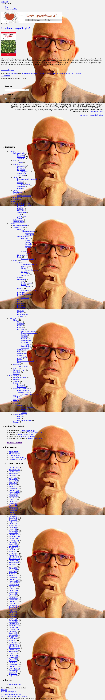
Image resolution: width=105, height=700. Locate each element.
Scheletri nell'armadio (28, 407)
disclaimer (4, 690)
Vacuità (27, 253)
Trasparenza (21, 175)
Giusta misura (21, 350)
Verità (27, 249)
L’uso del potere (14, 455)
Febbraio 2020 (13, 553)
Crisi (22, 281)
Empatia (20, 299)
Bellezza (12, 151)
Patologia (16, 400)
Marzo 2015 (13, 661)
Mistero (23, 275)
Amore (19, 262)
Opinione (28, 248)
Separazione (21, 186)
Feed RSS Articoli (7, 696)
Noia (18, 418)
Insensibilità (25, 298)
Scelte (19, 214)
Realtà (19, 257)
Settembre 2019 (14, 562)
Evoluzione (12, 318)
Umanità (16, 374)
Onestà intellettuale (27, 357)
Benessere (12, 201)
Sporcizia (16, 422)
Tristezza (24, 413)
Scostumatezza (22, 366)
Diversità (20, 327)
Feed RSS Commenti (20, 696)
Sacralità (20, 183)
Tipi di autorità (13, 452)
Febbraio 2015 (13, 663)
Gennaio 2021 (13, 533)
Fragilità (24, 272)
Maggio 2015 (13, 657)
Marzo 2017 (13, 618)
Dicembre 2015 (14, 646)
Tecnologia (20, 159)
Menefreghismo (22, 353)
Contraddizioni (22, 279)
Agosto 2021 (13, 520)
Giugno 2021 (13, 523)
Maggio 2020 (13, 548)
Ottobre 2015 (13, 650)
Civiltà (15, 320)
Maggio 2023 (13, 481)
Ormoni (19, 181)
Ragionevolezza (22, 314)
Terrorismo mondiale (24, 392)
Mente (15, 261)
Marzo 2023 (13, 484)
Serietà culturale (22, 216)
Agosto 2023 (13, 475)
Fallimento (16, 364)
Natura (15, 177)
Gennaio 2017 (13, 622)
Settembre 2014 (14, 672)
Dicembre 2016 (14, 624)
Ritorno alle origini (19, 370)
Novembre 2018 (14, 581)
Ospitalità (24, 338)
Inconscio (20, 305)
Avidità (15, 379)
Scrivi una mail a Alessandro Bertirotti (91, 115)
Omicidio (20, 398)
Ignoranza (28, 242)
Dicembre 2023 (14, 468)
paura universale (58, 73)
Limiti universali (22, 255)
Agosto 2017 (13, 609)
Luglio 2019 (13, 566)
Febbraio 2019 (13, 575)
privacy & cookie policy (8, 691)
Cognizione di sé (18, 227)
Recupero (20, 209)
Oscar (27, 344)
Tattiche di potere (14, 453)
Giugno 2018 (13, 590)
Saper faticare (21, 212)
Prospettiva (25, 172)
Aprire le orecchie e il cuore (30, 264)
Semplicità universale (24, 196)
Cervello (12, 223)
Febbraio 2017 (13, 620)
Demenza (20, 288)
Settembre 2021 (14, 518)
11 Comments (5, 76)
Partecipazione (18, 220)
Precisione (20, 155)
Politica (19, 359)
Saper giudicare (26, 346)
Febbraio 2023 (13, 486)
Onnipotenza (25, 184)
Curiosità (28, 240)
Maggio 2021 (13, 525)
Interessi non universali (20, 389)
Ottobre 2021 (13, 516)
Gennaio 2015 (13, 664)
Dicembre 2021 (14, 512)
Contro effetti (21, 166)
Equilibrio (24, 335)
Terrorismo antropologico (29, 394)
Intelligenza (21, 307)
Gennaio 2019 (13, 577)
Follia (19, 301)
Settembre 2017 (14, 607)
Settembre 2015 (14, 651)
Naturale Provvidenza (24, 205)
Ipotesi (27, 246)
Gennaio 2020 (13, 555)
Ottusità (23, 285)
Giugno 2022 (13, 501)
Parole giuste (29, 235)
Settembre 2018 (14, 585)
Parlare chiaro (29, 233)
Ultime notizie (14, 442)
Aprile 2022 (13, 505)
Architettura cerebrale (20, 225)
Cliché (19, 322)
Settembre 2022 (14, 496)
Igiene (19, 351)
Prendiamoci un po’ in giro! (15, 28)
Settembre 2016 (14, 629)
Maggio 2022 (13, 503)
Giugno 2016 (13, 635)
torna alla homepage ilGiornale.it (11, 694)
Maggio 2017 (13, 614)
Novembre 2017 (14, 603)
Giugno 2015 (13, 655)
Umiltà (19, 218)
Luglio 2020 (13, 544)
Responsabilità (26, 340)
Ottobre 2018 (13, 583)
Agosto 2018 (13, 586)
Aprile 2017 (13, 616)
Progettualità (21, 170)
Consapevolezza (22, 236)
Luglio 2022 (13, 499)
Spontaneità (17, 199)
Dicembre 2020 (14, 535)
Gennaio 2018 (13, 599)
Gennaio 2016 (13, 644)
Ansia (19, 277)
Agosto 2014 (13, 674)
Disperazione (21, 292)
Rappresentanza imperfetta (25, 361)
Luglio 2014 (13, 676)
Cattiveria (16, 381)
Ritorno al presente (27, 259)
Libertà (15, 164)
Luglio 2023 (13, 477)
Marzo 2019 (13, 573)
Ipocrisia (20, 416)
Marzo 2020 (13, 551)
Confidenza (25, 266)
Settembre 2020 (14, 540)
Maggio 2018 (13, 592)
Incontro (24, 337)
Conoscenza (25, 238)
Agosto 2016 (13, 631)
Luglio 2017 (13, 611)
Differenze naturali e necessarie (27, 179)
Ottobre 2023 (13, 471)
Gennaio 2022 (13, 510)
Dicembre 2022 (14, 490)
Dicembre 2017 (14, 601)
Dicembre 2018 (14, 579)
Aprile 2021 (13, 527)
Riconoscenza (25, 342)
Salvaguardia (21, 173)
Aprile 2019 (13, 572)
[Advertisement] (20, 130)
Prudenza (20, 312)
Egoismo (20, 296)
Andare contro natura (20, 377)
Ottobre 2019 (13, 561)
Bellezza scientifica (19, 153)
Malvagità (16, 396)
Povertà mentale (18, 414)
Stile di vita (16, 372)
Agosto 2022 (13, 497)
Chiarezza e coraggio (28, 231)
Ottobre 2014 (13, 670)
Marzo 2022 (13, 507)
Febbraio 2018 (13, 598)
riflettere (78, 73)
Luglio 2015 (13, 653)
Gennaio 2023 (13, 488)
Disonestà (20, 168)
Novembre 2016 (14, 625)
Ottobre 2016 (13, 627)
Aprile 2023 (13, 483)
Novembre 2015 (14, 648)
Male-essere (13, 376)
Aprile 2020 (13, 549)
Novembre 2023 (14, 470)
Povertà (15, 403)
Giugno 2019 (13, 568)
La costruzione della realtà (17, 459)
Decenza (20, 325)
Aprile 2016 (13, 638)
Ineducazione (21, 387)
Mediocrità (20, 311)
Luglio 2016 (13, 633)
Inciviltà (15, 383)
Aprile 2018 (13, 594)
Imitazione (20, 303)
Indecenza (20, 385)
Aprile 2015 (13, 659)
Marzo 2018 (13, 596)
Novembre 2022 (14, 492)
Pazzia (27, 274)
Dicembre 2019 (14, 557)
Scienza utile (21, 157)
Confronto (20, 324)
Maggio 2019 (13, 570)
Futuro (15, 368)
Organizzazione (18, 192)
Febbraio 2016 (13, 642)
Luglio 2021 (13, 522)
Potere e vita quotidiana (16, 457)
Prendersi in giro (12, 73)
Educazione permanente (29, 333)
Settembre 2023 (14, 473)
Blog (6, 7)
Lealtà (15, 160)
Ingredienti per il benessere (21, 203)
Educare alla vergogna (28, 331)
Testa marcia (25, 348)
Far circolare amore (31, 270)
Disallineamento (26, 283)
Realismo (20, 207)
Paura (15, 402)
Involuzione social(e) (24, 390)
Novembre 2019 (14, 559)
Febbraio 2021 (13, 531)
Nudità (15, 190)
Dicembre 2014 (14, 666)
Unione (19, 188)
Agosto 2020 (13, 542)
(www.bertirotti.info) (96, 111)
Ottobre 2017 (13, 605)
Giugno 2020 (13, 546)
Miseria (19, 405)
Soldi (19, 363)
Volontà (23, 309)
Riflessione (25, 251)
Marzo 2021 (13, 529)
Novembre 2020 (14, 536)
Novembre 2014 (14, 668)
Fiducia (23, 268)
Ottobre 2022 (13, 494)
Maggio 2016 (13, 637)
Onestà (19, 355)
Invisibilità (28, 244)
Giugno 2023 (13, 479)
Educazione (21, 329)
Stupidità (28, 287)
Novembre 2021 (14, 514)
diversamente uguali (45, 73)
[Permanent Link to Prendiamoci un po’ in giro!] (8, 56)
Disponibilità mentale (24, 294)
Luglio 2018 (13, 588)
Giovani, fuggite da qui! (27, 431)
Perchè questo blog (11, 9)
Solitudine (20, 411)
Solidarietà (16, 197)
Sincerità (20, 162)
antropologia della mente (30, 73)
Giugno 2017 (13, 612)
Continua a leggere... (7, 70)
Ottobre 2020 (13, 538)
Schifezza (24, 409)
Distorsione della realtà (28, 290)
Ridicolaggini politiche (24, 420)
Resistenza (20, 210)
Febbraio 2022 (13, 509)
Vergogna (20, 316)
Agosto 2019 (13, 564)
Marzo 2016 (13, 640)
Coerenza (20, 229)
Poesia (15, 194)
